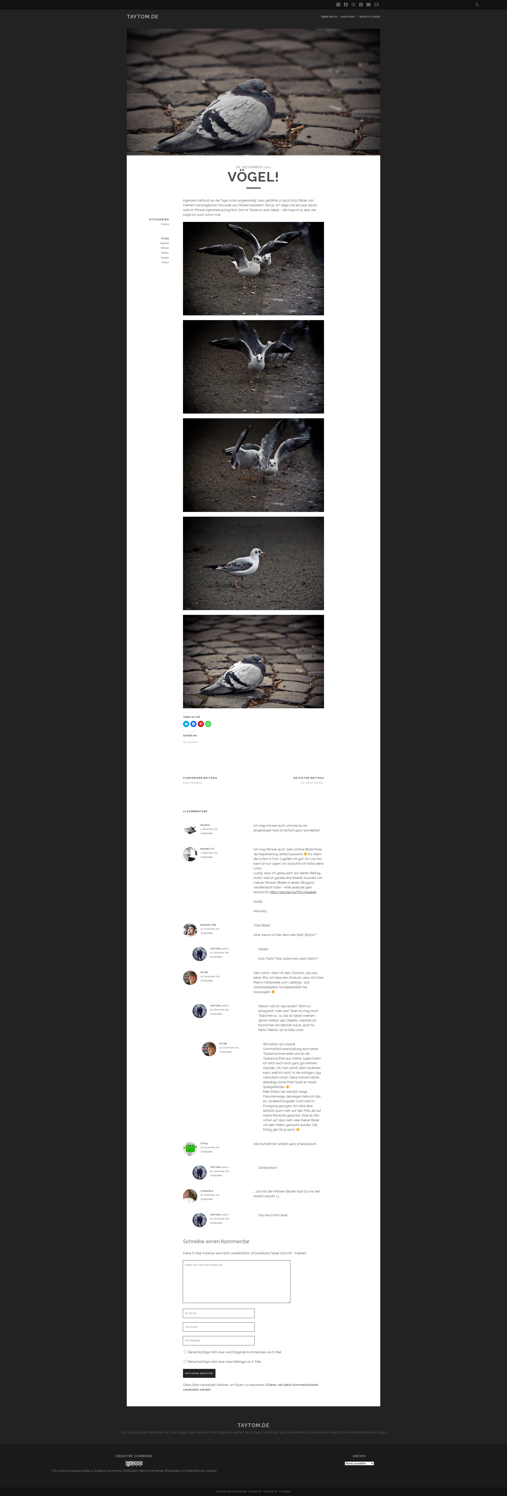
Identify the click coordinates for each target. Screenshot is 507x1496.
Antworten (206, 833)
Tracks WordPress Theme (236, 1491)
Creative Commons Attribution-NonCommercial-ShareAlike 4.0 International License (154, 1471)
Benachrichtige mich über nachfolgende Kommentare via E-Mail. (235, 1352)
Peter (204, 972)
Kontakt (348, 16)
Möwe (165, 247)
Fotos (165, 224)
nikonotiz (207, 849)
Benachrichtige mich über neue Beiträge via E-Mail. (224, 1362)
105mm (164, 243)
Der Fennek (192, 782)
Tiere (165, 262)
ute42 (204, 1143)
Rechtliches (370, 16)
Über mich (329, 16)
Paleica (205, 825)
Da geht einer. (312, 782)
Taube (164, 257)
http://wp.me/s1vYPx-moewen (293, 892)
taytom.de (143, 17)
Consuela (206, 1191)
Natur (165, 252)
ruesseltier (208, 925)
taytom (215, 948)
